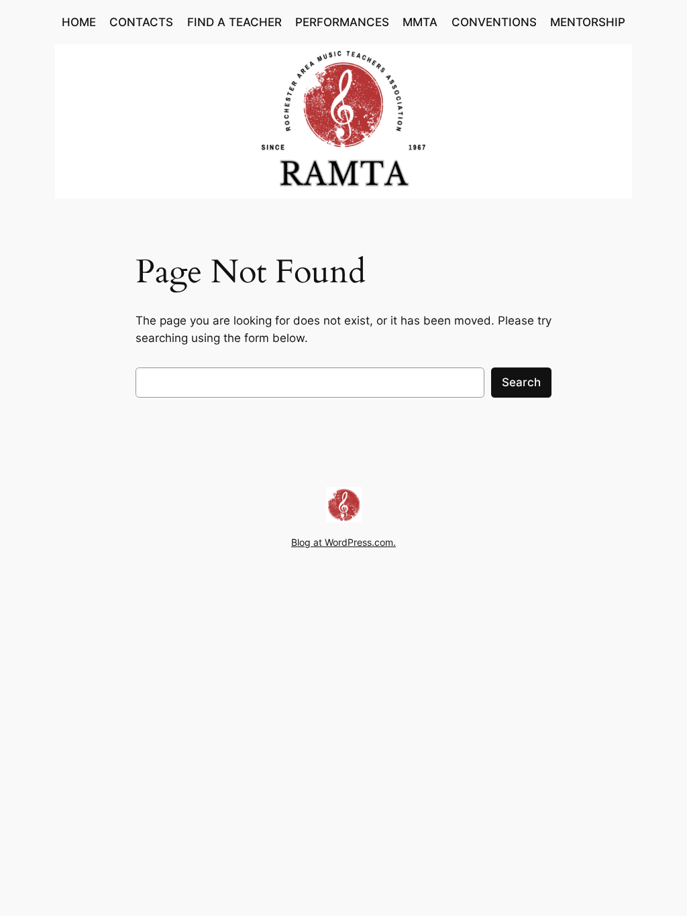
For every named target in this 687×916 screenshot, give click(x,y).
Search (521, 382)
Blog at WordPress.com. (343, 542)
